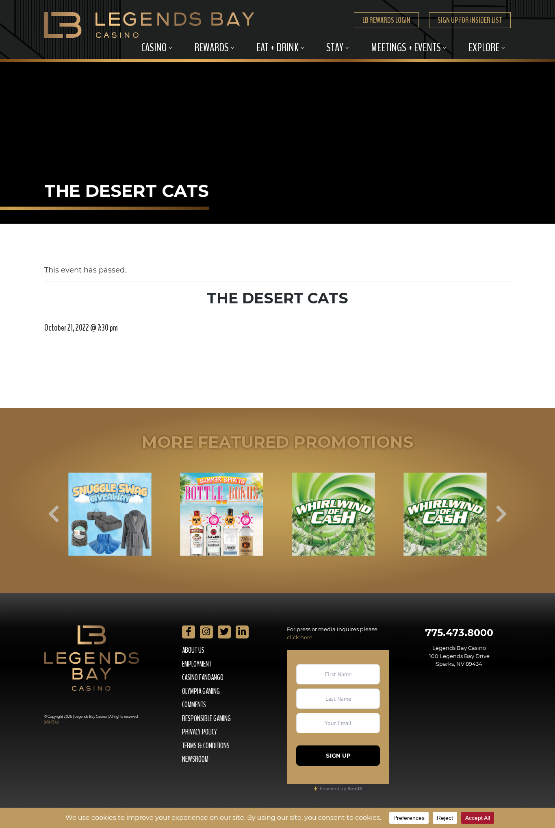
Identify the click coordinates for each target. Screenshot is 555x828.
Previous (53, 514)
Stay (334, 47)
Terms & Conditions (206, 746)
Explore (483, 47)
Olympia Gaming (201, 691)
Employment (196, 664)
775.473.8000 (459, 632)
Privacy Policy (199, 732)
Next (501, 514)
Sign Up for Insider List (470, 20)
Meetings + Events (406, 47)
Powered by (341, 788)
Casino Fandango (202, 677)
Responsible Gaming (206, 718)
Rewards (211, 47)
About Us (193, 650)
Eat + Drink (277, 47)
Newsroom (195, 759)
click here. (300, 637)
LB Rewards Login (386, 20)
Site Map (51, 721)
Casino (154, 47)
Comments (194, 704)
